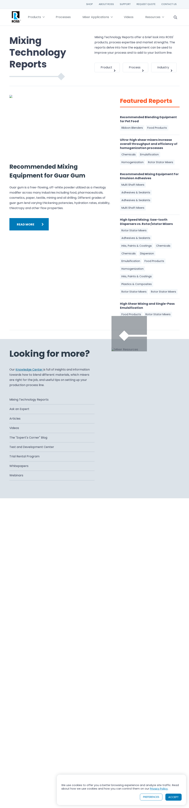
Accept (173, 797)
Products (34, 17)
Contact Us (169, 4)
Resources (152, 17)
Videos (128, 17)
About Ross (106, 4)
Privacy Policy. (159, 788)
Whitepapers (18, 466)
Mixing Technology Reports (29, 399)
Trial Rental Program (24, 456)
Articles (14, 418)
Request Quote (146, 4)
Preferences (151, 797)
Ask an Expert (19, 409)
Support (125, 4)
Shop (89, 4)
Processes (63, 17)
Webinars (16, 475)
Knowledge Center (29, 369)
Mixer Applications (96, 17)
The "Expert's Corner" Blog (28, 437)
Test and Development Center (31, 447)
